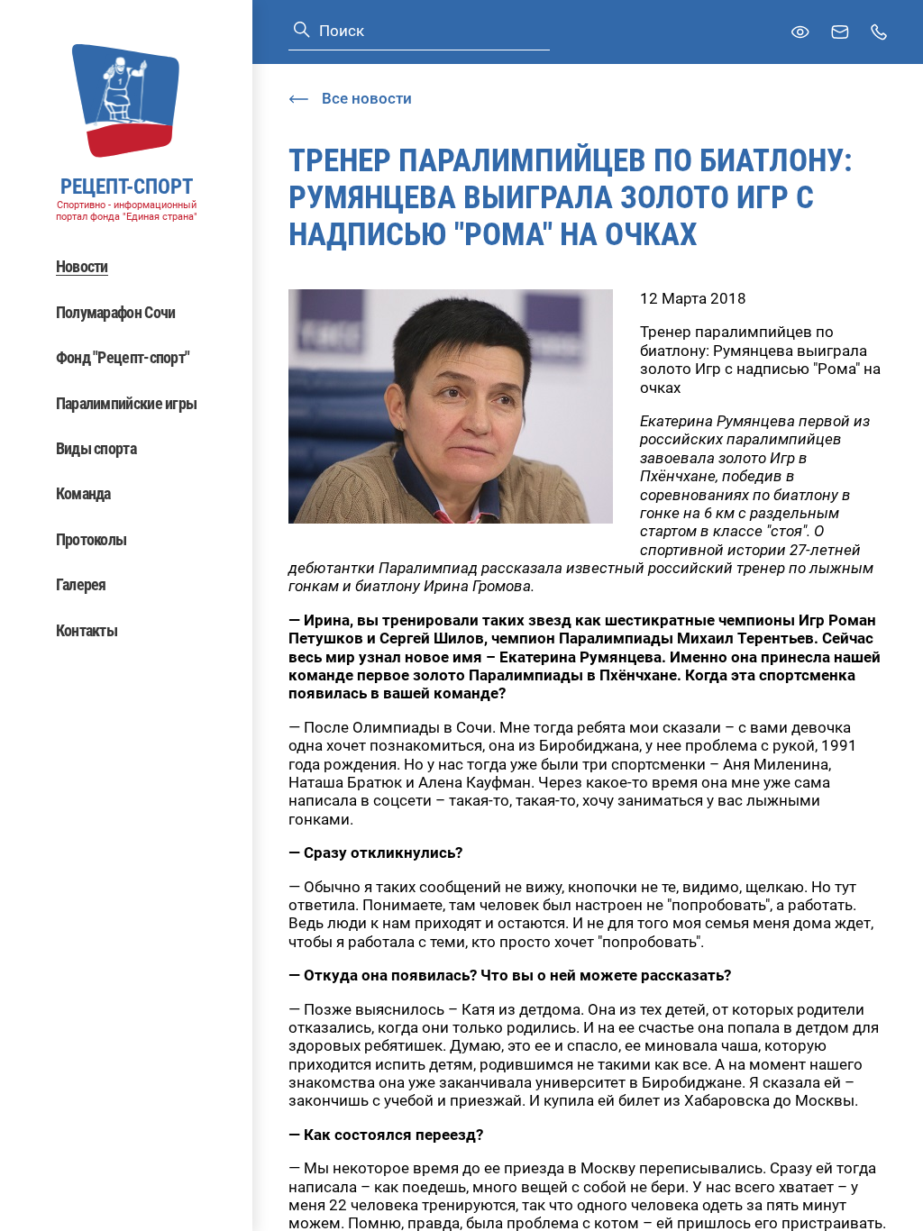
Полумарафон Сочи (116, 312)
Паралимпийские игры (126, 403)
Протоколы (91, 539)
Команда (83, 493)
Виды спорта (96, 448)
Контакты (86, 630)
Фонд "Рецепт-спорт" (123, 357)
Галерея (81, 584)
